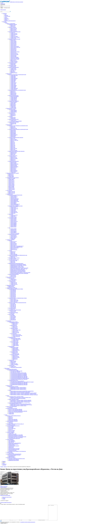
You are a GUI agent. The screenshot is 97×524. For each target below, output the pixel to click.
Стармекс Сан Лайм (14, 363)
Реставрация (8, 320)
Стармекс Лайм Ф (16, 345)
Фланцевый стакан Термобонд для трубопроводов (17, 451)
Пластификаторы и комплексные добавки (15, 288)
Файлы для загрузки (3, 486)
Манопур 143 (13, 138)
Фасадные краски (14, 333)
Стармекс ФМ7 (13, 87)
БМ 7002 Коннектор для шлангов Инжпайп (18, 270)
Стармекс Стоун (15, 340)
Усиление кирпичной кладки (13, 119)
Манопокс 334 (13, 281)
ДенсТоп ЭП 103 (13, 226)
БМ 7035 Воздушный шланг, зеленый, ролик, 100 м (19, 267)
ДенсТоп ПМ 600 (13, 223)
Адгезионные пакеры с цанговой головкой (15, 396)
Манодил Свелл (13, 258)
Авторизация (2, 3)
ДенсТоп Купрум (13, 235)
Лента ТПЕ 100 (11, 442)
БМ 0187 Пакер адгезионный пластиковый (18, 398)
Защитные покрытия (14, 328)
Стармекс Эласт (13, 38)
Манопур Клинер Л (14, 171)
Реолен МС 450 (13, 304)
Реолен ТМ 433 (13, 316)
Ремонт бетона (9, 73)
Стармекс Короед (15, 342)
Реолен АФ (12, 313)
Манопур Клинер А (14, 170)
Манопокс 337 (13, 91)
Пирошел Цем (13, 64)
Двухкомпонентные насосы (13, 380)
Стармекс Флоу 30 (14, 211)
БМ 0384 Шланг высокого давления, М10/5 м (18, 389)
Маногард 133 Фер (14, 101)
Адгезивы (10, 250)
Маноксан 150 (13, 156)
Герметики (10, 240)
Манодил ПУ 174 (13, 248)
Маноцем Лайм (15, 348)
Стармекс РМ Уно (14, 99)
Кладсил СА (10, 429)
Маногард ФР (13, 71)
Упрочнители (10, 214)
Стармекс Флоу (13, 210)
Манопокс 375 (13, 115)
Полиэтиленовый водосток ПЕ (13, 449)
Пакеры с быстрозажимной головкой (14, 402)
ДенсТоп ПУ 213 (11, 182)
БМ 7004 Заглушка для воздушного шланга (18, 271)
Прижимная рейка (11, 444)
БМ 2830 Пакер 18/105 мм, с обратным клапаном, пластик (21, 403)
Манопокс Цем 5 (13, 93)
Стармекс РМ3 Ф (13, 79)
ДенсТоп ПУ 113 (11, 180)
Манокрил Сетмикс (14, 72)
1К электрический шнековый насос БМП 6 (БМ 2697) (20, 378)
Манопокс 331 (13, 251)
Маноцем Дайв (13, 131)
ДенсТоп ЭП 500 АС (14, 196)
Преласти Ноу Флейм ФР (12, 419)
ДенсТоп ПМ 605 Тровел (15, 201)
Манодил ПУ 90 (13, 276)
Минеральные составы (14, 347)
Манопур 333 (13, 252)
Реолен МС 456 (13, 306)
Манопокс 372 (13, 114)
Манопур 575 (13, 154)
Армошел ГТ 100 (13, 69)
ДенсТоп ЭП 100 (13, 218)
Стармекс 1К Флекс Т (14, 61)
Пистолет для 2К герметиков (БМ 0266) (15, 410)
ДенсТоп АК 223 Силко (15, 46)
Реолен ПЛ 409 (13, 291)
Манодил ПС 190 (13, 241)
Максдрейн (12, 70)
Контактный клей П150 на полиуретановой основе (17, 436)
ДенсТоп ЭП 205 (13, 42)
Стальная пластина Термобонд (13, 445)
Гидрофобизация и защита (13, 321)
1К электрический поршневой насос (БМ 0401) (19, 373)
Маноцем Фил (13, 136)
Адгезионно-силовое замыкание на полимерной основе (18, 125)
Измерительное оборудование (11, 406)
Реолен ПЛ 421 (13, 295)
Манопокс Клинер (14, 165)
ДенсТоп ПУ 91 (13, 275)
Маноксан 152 (13, 159)
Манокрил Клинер (14, 164)
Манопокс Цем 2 (13, 92)
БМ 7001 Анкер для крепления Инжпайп (18, 269)
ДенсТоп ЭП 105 (13, 220)
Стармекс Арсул (13, 120)
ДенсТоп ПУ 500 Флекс (15, 198)
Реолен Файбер (13, 317)
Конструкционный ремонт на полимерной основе (17, 90)
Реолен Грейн (13, 303)
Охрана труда (6, 18)
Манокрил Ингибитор (14, 166)
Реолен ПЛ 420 (13, 294)
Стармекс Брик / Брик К (17, 339)
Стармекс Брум (11, 413)
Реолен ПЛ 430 (13, 296)
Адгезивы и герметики (10, 239)
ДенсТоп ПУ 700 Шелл (14, 57)
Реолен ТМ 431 (13, 297)
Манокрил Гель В (14, 152)
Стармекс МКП (13, 102)
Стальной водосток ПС (12, 450)
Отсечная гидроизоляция (12, 155)
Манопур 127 (13, 146)
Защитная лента (11, 446)
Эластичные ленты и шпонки (13, 259)
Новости (5, 19)
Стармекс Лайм (15, 343)
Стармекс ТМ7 (13, 84)
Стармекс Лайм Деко (16, 336)
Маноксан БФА (13, 66)
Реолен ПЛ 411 (13, 293)
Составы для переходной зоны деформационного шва (17, 255)
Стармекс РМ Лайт (14, 97)
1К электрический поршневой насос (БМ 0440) (19, 375)
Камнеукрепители (14, 325)
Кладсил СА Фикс (11, 430)
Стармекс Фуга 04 (14, 282)
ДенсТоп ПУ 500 (13, 197)
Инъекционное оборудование (11, 369)
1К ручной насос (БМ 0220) (15, 371)
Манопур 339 (13, 253)
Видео (3, 463)
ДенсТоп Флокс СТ (14, 236)
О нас (5, 14)
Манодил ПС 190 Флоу (14, 247)
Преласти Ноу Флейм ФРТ (13, 420)
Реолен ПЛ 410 (13, 292)
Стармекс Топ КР (14, 216)
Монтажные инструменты (11, 457)
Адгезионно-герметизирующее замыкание (15, 137)
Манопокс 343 (10, 174)
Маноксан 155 (13, 160)
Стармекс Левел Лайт (14, 208)
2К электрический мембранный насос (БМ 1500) (19, 382)
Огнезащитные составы (12, 62)
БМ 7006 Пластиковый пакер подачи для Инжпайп (19, 273)
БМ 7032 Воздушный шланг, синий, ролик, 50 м (19, 268)
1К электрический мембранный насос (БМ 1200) (19, 376)
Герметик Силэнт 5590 (12, 433)
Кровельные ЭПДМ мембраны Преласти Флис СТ (15, 423)
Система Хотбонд (9, 452)
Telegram (8, 495)
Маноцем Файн (13, 135)
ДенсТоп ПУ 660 (13, 56)
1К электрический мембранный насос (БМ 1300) (19, 377)
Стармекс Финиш (14, 100)
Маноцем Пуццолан (14, 134)
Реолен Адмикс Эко (14, 301)
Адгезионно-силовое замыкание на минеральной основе (18, 129)
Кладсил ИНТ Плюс (12, 428)
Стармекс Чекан (13, 107)
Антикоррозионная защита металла (12, 177)
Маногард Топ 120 (11, 192)
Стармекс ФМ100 (14, 85)
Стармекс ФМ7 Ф (14, 89)
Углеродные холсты (11, 109)
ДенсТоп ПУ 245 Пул (14, 53)
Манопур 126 (13, 145)
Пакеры (7, 395)
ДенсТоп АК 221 (13, 45)
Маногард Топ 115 (14, 30)
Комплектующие (9, 385)
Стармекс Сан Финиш (14, 364)
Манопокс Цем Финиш (15, 96)
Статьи (5, 17)
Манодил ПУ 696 (13, 244)
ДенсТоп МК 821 (13, 232)
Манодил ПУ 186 (13, 243)
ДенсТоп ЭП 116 (11, 181)
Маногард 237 (13, 26)
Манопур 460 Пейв (14, 254)
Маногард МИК (11, 186)
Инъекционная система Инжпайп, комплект (18, 264)
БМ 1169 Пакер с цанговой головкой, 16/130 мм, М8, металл (21, 401)
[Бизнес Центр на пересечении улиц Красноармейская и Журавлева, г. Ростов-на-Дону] (9, 484)
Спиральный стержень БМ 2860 (16, 121)
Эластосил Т (10, 422)
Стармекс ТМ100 (13, 82)
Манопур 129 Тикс (14, 148)
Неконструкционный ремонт (13, 95)
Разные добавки (11, 314)
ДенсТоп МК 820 (13, 231)
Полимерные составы (14, 351)
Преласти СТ (10, 417)
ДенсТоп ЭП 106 (13, 222)
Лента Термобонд (11, 440)
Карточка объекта (3, 487)
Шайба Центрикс (11, 456)
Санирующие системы (12, 65)
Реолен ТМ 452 (13, 307)
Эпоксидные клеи (11, 112)
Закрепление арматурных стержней (12, 173)
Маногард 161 (15, 327)
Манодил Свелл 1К (14, 249)
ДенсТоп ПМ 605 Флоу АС (15, 204)
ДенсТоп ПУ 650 (13, 55)
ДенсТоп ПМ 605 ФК (14, 200)
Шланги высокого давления (13, 386)
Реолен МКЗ (13, 315)
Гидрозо (5, 22)
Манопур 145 (13, 126)
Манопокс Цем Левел (14, 206)
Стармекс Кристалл (14, 34)
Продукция (4, 21)
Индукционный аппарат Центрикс (14, 454)
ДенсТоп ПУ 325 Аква (14, 54)
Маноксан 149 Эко (14, 157)
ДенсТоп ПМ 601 (13, 224)
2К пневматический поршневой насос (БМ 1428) (19, 383)
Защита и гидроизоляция (10, 23)
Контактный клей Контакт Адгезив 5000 (15, 434)
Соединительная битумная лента (14, 438)
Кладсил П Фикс (11, 431)
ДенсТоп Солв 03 (11, 188)
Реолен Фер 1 (13, 318)
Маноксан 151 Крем (14, 158)
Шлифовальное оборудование (13, 460)
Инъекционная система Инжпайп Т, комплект (18, 265)
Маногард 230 (13, 25)
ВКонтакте (2, 495)
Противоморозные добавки (13, 312)
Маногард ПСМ (13, 29)
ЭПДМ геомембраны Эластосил (12, 421)
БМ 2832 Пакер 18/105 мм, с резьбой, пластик (18, 405)
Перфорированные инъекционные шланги (15, 263)
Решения (3, 461)
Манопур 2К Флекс (14, 150)
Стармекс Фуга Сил (14, 284)
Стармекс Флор (13, 209)
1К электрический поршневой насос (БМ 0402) (19, 374)
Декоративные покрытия (10, 285)
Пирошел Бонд (13, 63)
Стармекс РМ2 (13, 76)
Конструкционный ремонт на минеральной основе (17, 74)
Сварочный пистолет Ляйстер (13, 459)
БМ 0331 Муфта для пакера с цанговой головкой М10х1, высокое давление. (24, 392)
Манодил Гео (13, 261)
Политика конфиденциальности (10, 20)
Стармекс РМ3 (13, 77)
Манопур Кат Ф (13, 169)
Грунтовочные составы (12, 217)
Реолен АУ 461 (13, 311)
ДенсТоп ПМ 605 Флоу (14, 199)
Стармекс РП (13, 81)
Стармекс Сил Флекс (14, 36)
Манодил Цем (13, 242)
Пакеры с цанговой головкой (13, 399)
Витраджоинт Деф (14, 260)
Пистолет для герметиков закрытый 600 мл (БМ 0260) (17, 411)
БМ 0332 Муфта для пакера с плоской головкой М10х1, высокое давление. (23, 393)
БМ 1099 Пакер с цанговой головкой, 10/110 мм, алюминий (21, 400)
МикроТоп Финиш (11, 287)
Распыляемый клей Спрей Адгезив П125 (15, 437)
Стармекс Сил (13, 35)
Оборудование (6, 368)
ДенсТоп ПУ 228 (13, 52)
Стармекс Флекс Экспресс (15, 37)
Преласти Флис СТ (11, 424)
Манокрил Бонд (13, 104)
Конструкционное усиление (11, 108)
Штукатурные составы (14, 341)
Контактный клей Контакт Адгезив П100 (15, 435)
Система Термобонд (9, 439)
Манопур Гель (13, 153)
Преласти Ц (10, 418)
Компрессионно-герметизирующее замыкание (16, 151)
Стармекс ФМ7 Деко (14, 212)
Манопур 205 (13, 147)
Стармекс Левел (13, 207)
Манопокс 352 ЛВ (14, 128)
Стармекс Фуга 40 (14, 283)
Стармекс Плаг (13, 106)
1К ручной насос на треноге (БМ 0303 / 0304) (18, 372)
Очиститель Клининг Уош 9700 (13, 448)
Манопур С (12, 141)
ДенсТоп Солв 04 (11, 189)
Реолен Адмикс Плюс (14, 299)
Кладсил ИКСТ (11, 426)
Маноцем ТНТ (13, 105)
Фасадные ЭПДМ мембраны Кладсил (12, 425)
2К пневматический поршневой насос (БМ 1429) (19, 384)
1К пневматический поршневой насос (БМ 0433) (19, 379)
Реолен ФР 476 (13, 319)
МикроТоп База (11, 286)
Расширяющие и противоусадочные (14, 309)
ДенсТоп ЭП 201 (13, 40)
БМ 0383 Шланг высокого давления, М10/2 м (18, 388)
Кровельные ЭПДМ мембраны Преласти (13, 415)
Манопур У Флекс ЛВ (14, 140)
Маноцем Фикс (11, 175)
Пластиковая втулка (11, 455)
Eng (2, 2)
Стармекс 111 (13, 32)
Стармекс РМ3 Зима (14, 78)
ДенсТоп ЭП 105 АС (14, 221)
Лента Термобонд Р (11, 441)
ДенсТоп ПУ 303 (11, 187)
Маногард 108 (13, 39)
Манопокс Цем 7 (13, 94)
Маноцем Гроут (13, 130)
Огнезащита (10, 116)
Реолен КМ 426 (13, 289)
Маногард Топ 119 (11, 191)
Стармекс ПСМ (13, 68)
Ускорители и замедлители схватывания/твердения (17, 302)
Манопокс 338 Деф (14, 256)
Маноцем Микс (13, 133)
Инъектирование (9, 124)
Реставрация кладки (11, 337)
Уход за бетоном (9, 190)
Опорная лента (11, 447)
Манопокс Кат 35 (14, 167)
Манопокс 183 (13, 113)
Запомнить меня (7, 7)
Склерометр (10, 407)
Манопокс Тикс (13, 122)
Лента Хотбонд (11, 453)
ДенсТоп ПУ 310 (13, 230)
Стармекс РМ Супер (14, 75)
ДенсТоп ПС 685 (13, 50)
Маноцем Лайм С (16, 349)
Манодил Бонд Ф (13, 245)
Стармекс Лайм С (16, 344)
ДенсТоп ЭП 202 (13, 41)
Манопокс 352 (13, 127)
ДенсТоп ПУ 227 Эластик (15, 51)
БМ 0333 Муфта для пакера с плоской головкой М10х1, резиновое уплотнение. (24, 394)
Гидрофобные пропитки (12, 24)
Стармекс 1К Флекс (14, 33)
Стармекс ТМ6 (13, 83)
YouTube (5, 495)
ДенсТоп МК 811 (13, 203)
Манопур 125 (13, 144)
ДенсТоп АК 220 (13, 44)
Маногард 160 (15, 326)
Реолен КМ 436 (13, 290)
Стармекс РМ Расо (14, 98)
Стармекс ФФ (13, 213)
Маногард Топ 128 (14, 60)
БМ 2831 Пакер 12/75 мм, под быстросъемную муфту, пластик (21, 404)
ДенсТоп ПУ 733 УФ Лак (15, 58)
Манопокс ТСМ (13, 123)
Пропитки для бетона (12, 27)
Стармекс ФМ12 (13, 86)
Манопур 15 (13, 143)
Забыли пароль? (3, 9)
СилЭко (5, 414)
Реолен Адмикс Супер (14, 300)
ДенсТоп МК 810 (13, 202)
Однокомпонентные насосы (13, 370)
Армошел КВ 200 (14, 110)
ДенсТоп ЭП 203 (11, 184)
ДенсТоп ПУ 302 (13, 43)
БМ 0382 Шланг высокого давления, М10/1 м (18, 387)
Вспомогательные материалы (13, 67)
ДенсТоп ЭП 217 (11, 183)
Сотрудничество (7, 16)
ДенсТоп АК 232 (13, 48)
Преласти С (10, 416)
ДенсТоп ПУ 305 (13, 229)
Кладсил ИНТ (10, 427)
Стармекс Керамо (14, 279)
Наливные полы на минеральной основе (15, 205)
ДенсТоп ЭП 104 (13, 219)
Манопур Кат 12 (13, 168)
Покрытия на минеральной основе (14, 31)
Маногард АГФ (15, 330)
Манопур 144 (13, 149)
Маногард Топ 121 (11, 193)
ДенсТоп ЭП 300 (13, 228)
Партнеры (6, 15)
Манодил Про (13, 262)
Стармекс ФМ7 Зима (14, 88)
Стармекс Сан (13, 362)
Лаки (9, 227)
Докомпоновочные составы (15, 338)
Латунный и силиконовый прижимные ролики (16, 458)
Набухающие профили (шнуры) (13, 257)
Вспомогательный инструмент (11, 408)
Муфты (9, 390)
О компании (4, 13)
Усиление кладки (11, 365)
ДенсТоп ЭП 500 (13, 195)
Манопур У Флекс (14, 139)
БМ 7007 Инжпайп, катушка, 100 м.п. (17, 266)
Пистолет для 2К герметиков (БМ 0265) (15, 409)
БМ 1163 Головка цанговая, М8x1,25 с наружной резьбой (20, 272)
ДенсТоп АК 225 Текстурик (15, 47)
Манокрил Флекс (13, 162)
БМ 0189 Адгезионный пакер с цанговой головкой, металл (21, 397)
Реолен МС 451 (13, 305)
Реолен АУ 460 (13, 310)
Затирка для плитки (11, 280)
